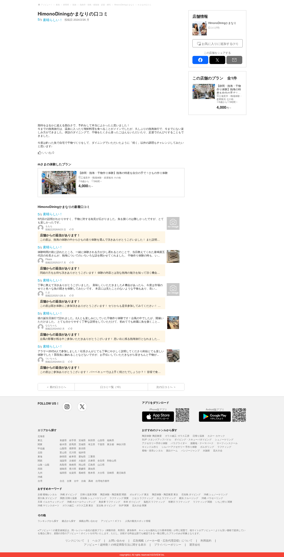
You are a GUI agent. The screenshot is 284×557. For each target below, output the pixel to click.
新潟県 (82, 448)
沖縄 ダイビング (68, 494)
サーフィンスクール (227, 443)
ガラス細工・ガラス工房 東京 (77, 505)
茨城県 (82, 444)
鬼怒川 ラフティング (154, 501)
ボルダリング (207, 446)
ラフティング (224, 446)
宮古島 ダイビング (106, 505)
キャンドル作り (150, 446)
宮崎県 (110, 472)
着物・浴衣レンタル (152, 450)
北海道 (41, 436)
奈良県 (101, 460)
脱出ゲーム (172, 450)
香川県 (72, 468)
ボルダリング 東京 (139, 494)
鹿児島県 (121, 472)
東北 (40, 440)
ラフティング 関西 (202, 501)
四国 (40, 468)
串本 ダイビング (131, 501)
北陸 (40, 452)
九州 (40, 472)
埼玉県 (91, 444)
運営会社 (194, 544)
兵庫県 (91, 460)
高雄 (90, 480)
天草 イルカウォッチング (51, 501)
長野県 (72, 448)
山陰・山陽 (43, 464)
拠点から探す (69, 520)
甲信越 (41, 448)
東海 (40, 456)
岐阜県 (72, 456)
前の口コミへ (58, 387)
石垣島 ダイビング (191, 494)
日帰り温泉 (198, 435)
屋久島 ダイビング (47, 498)
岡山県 (82, 464)
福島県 (110, 440)
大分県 (101, 472)
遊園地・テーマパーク (201, 443)
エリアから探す (47, 430)
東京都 (110, 444)
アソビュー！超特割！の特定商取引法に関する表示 (115, 544)
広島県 (91, 464)
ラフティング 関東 (119, 498)
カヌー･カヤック (216, 435)
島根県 (72, 464)
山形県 (101, 440)
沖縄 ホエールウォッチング (81, 501)
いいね (48, 152)
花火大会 (217, 450)
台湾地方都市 (102, 480)
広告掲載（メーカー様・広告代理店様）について (162, 540)
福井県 (82, 452)
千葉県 (101, 444)
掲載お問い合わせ (88, 520)
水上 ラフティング (166, 498)
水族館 (206, 450)
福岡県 (63, 472)
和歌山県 (111, 460)
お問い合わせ (117, 540)
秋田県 (91, 440)
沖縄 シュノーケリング (216, 494)
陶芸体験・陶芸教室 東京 (165, 494)
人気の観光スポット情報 (138, 520)
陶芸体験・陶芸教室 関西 (113, 494)
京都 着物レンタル (47, 494)
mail (234, 60)
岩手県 (72, 440)
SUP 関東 (124, 505)
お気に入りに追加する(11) (220, 43)
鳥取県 (63, 464)
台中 (76, 480)
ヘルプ (96, 540)
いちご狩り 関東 (223, 501)
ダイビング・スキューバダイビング (193, 439)
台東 (69, 480)
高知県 (91, 468)
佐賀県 (72, 472)
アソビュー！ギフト (111, 520)
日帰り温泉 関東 (88, 494)
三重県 (91, 456)
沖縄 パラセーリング (212, 498)
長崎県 (82, 472)
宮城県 (82, 440)
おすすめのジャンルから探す (159, 430)
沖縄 (40, 476)
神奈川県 (121, 444)
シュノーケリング (224, 439)
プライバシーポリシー (167, 544)
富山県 (63, 452)
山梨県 (63, 448)
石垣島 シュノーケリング (93, 498)
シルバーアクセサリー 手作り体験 (179, 446)
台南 (83, 480)
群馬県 (72, 444)
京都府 (72, 460)
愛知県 (82, 456)
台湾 (40, 480)
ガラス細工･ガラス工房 (177, 435)
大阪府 (82, 460)
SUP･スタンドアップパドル (156, 439)
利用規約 (206, 540)
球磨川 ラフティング (179, 501)
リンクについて (74, 540)
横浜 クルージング (188, 498)
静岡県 (63, 456)
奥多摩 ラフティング (109, 501)
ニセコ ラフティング (142, 498)
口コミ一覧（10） (111, 387)
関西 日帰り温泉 (68, 498)
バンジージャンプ (190, 450)
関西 (40, 460)
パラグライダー (179, 443)
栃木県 (63, 444)
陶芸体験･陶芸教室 (152, 435)
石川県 (72, 452)
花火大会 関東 (139, 505)
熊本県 (91, 472)
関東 (40, 444)
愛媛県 (82, 468)
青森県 (63, 440)
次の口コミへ (164, 387)
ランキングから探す (48, 520)
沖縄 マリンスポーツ (48, 505)
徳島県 (63, 468)
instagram (67, 407)
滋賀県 (63, 460)
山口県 (101, 464)
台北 (62, 480)
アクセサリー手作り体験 (155, 443)
